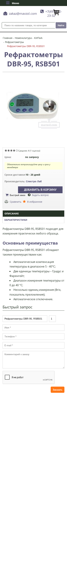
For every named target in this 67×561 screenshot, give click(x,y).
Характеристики (15, 219)
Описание (11, 213)
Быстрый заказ (17, 195)
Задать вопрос (40, 195)
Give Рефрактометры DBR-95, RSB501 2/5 (8, 150)
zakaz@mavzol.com (23, 13)
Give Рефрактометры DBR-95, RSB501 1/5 (5, 150)
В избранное (34, 201)
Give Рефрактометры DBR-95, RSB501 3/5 (11, 150)
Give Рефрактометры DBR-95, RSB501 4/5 (14, 150)
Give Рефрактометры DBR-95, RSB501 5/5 (16, 150)
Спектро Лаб (34, 181)
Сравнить (15, 201)
